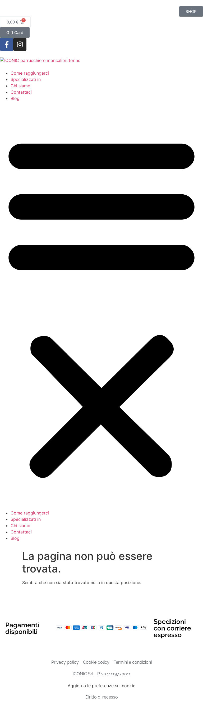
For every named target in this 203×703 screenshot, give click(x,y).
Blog (15, 98)
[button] (101, 306)
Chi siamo (20, 85)
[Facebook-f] (6, 44)
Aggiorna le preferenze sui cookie (101, 685)
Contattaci (21, 92)
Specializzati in (26, 79)
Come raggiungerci (30, 73)
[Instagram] (19, 44)
